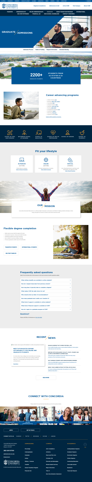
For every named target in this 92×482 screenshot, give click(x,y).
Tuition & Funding (39, 49)
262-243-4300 (39, 317)
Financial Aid (36, 14)
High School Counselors (51, 14)
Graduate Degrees (72, 452)
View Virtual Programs (70, 171)
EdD (55, 106)
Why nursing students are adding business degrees (62, 360)
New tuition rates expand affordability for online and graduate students (25, 350)
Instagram (36, 436)
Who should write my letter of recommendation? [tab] (34, 294)
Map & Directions (50, 467)
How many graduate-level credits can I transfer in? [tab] (35, 298)
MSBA (58, 101)
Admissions (29, 443)
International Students (29, 247)
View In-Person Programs (21, 169)
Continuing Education (72, 461)
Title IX (48, 470)
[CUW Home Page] (10, 6)
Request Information (52, 49)
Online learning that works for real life (60, 345)
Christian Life (49, 458)
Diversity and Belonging (52, 461)
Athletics (40, 1)
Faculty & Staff (26, 1)
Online (26, 458)
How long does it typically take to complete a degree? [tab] (36, 287)
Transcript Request (72, 470)
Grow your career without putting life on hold (62, 367)
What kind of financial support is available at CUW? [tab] (35, 305)
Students (10, 1)
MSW (54, 111)
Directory (64, 1)
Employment (7, 457)
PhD (57, 106)
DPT (56, 114)
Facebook (18, 436)
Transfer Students (11, 247)
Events (52, 1)
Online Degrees (71, 458)
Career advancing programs (62, 95)
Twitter (27, 436)
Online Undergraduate (36, 11)
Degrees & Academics (40, 6)
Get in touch (30, 430)
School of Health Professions (53, 137)
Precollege (27, 448)
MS (55, 99)
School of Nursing (67, 136)
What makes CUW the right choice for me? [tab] (33, 291)
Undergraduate (21, 11)
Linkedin (53, 436)
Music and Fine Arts (51, 455)
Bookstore (69, 467)
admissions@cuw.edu (9, 454)
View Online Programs (46, 169)
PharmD (54, 112)
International (80, 11)
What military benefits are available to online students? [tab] (36, 280)
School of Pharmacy (82, 137)
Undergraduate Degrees (73, 448)
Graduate (50, 11)
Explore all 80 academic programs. (53, 116)
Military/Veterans (23, 14)
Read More (15, 364)
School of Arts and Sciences (10, 137)
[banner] (46, 32)
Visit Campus (76, 6)
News (47, 1)
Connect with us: (9, 436)
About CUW (87, 6)
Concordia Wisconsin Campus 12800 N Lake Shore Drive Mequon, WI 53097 (10, 445)
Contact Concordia (69, 14)
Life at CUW (66, 6)
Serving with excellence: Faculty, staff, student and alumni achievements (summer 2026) (63, 353)
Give (58, 1)
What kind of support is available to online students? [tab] (36, 302)
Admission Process (28, 49)
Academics (71, 443)
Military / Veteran (29, 461)
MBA (53, 101)
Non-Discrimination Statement (54, 474)
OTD (59, 109)
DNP (55, 108)
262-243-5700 (9, 450)
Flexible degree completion (20, 228)
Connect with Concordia (46, 396)
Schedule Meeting (64, 49)
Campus (49, 443)
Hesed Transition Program (64, 11)
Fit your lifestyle (46, 151)
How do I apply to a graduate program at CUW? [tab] (34, 309)
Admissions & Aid (54, 6)
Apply (3, 1)
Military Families (11, 253)
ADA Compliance (50, 448)
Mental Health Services (52, 464)
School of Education (38, 137)
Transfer (10, 11)
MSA (55, 101)
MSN (52, 108)
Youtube (45, 436)
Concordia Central (71, 464)
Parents (17, 1)
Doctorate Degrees (72, 455)
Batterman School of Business (24, 137)
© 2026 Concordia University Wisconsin (12, 467)
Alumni (34, 1)
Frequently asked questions (36, 272)
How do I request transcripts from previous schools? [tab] (35, 283)
